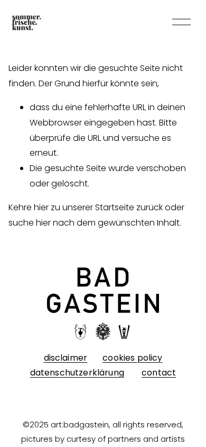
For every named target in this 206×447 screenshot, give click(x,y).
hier (41, 207)
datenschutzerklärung (77, 373)
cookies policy (132, 358)
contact (159, 373)
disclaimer (66, 358)
